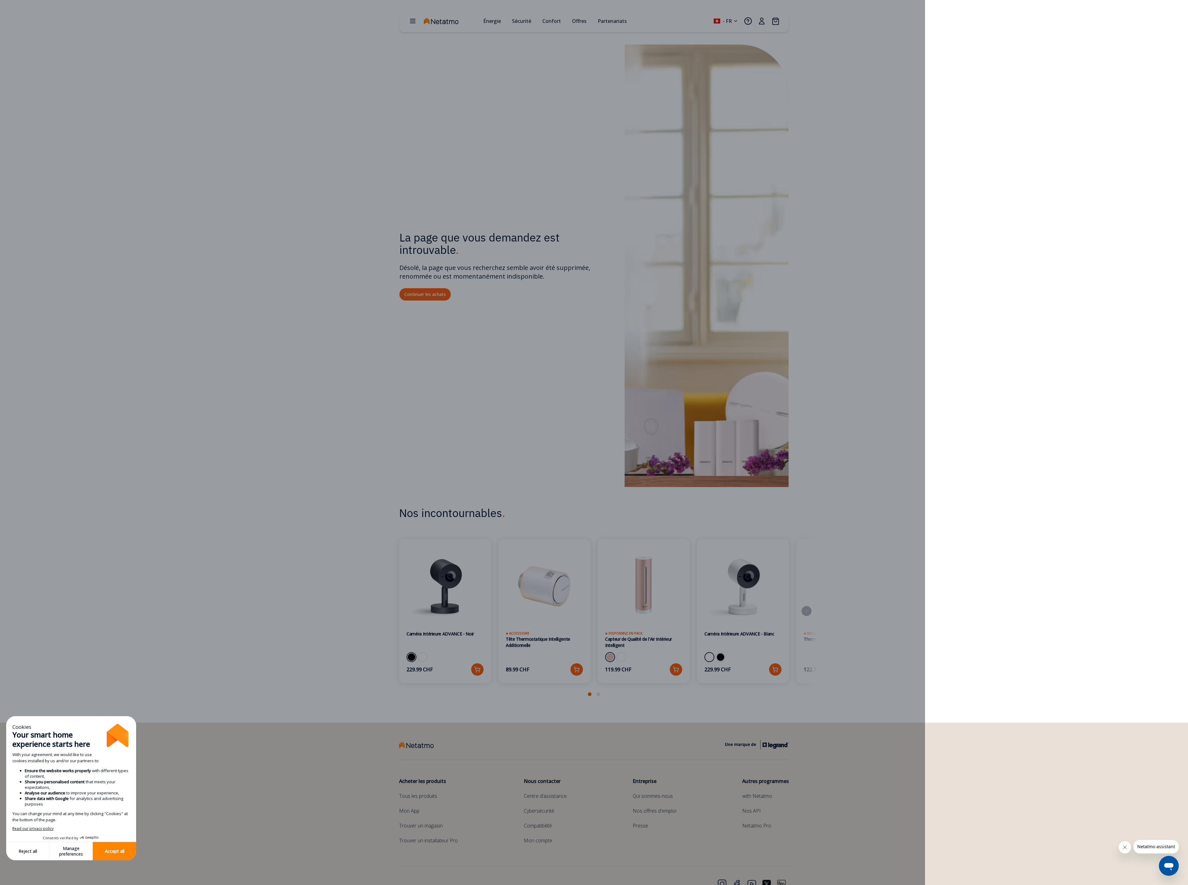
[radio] (411, 657)
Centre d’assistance (545, 796)
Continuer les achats (425, 294)
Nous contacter (542, 781)
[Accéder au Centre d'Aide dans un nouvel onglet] (748, 21)
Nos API (751, 810)
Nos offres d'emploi (654, 810)
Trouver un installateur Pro (428, 840)
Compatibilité (538, 825)
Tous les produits (418, 796)
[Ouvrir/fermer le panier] (775, 21)
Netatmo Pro (756, 825)
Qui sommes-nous (653, 796)
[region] (594, 618)
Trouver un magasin (421, 825)
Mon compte (538, 840)
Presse (640, 825)
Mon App (409, 810)
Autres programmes (765, 781)
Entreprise (644, 781)
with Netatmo (757, 796)
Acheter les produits (422, 781)
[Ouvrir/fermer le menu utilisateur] (761, 21)
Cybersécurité (539, 810)
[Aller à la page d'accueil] (451, 21)
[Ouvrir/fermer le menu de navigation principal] (413, 21)
